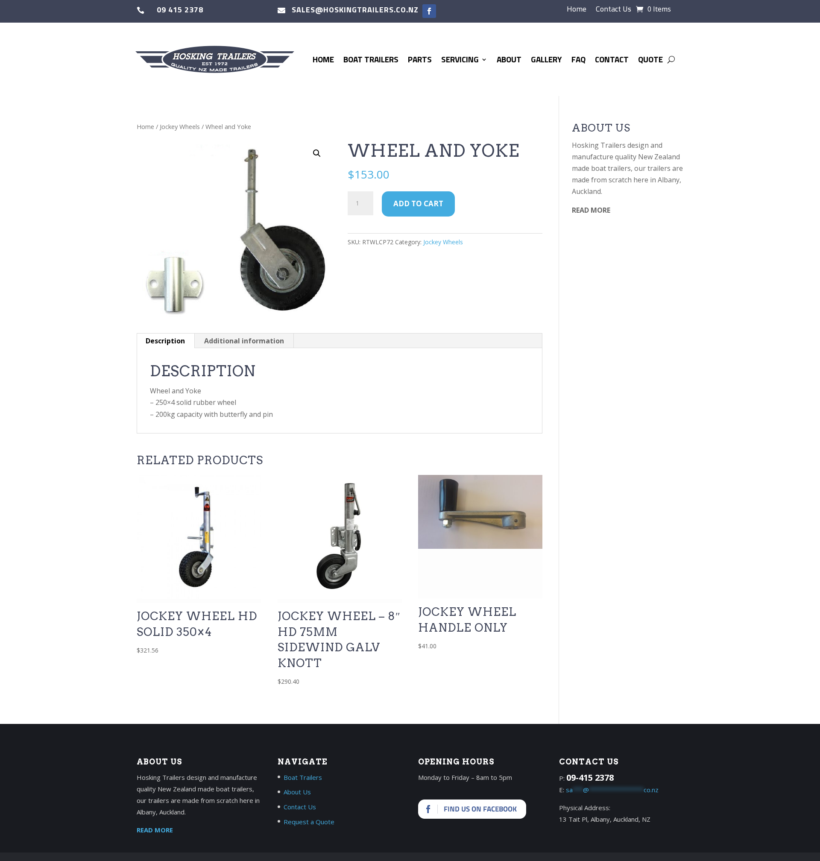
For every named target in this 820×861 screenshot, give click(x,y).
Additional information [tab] (244, 341)
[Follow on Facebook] (429, 11)
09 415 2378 (180, 9)
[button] (317, 153)
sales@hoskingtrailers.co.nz (355, 9)
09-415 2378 (590, 777)
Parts (420, 59)
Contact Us (613, 10)
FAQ (578, 59)
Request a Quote (309, 821)
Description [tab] (165, 341)
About (509, 59)
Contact (612, 59)
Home (576, 10)
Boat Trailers (370, 59)
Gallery (546, 59)
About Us (297, 792)
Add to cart (418, 203)
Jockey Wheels (180, 126)
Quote (650, 59)
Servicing (460, 59)
